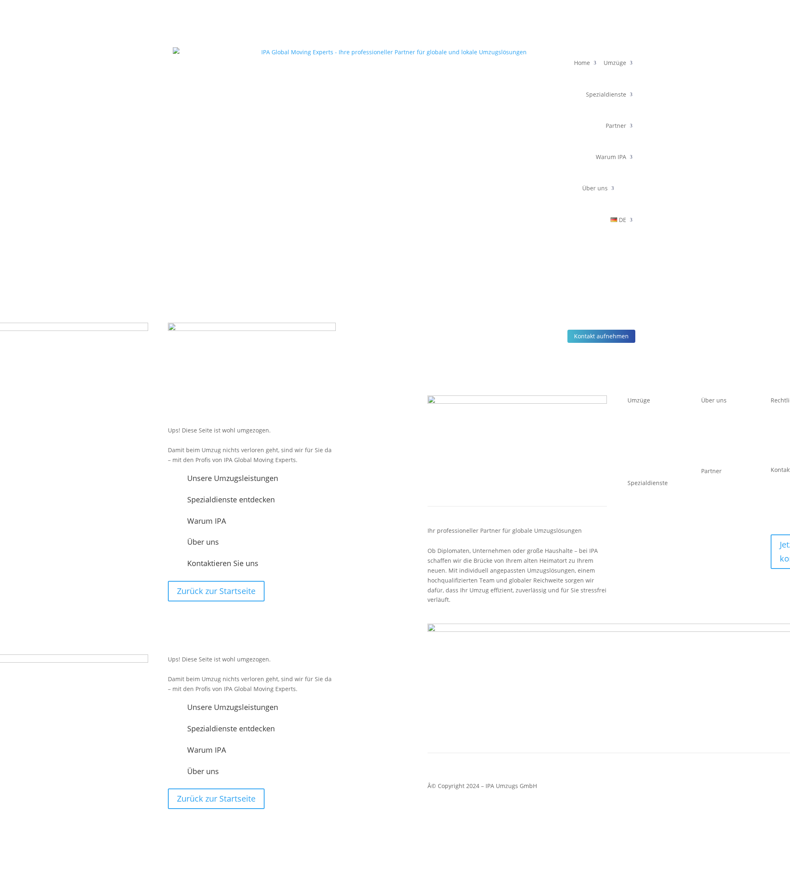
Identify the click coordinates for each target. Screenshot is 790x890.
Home (582, 63)
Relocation (641, 534)
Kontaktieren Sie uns (222, 563)
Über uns (595, 188)
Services (712, 492)
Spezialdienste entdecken (231, 499)
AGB (777, 444)
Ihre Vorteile (718, 502)
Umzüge (615, 63)
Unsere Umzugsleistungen (232, 478)
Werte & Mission (723, 440)
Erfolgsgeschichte (725, 421)
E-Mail (779, 514)
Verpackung (643, 544)
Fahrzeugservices (651, 573)
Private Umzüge (649, 461)
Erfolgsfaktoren (722, 512)
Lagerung (640, 514)
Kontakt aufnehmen (601, 336)
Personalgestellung (653, 505)
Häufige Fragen (722, 521)
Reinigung (641, 563)
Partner (616, 125)
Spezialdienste (606, 94)
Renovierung (644, 553)
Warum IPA (611, 157)
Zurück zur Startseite (216, 590)
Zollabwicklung (648, 524)
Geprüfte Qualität (725, 450)
